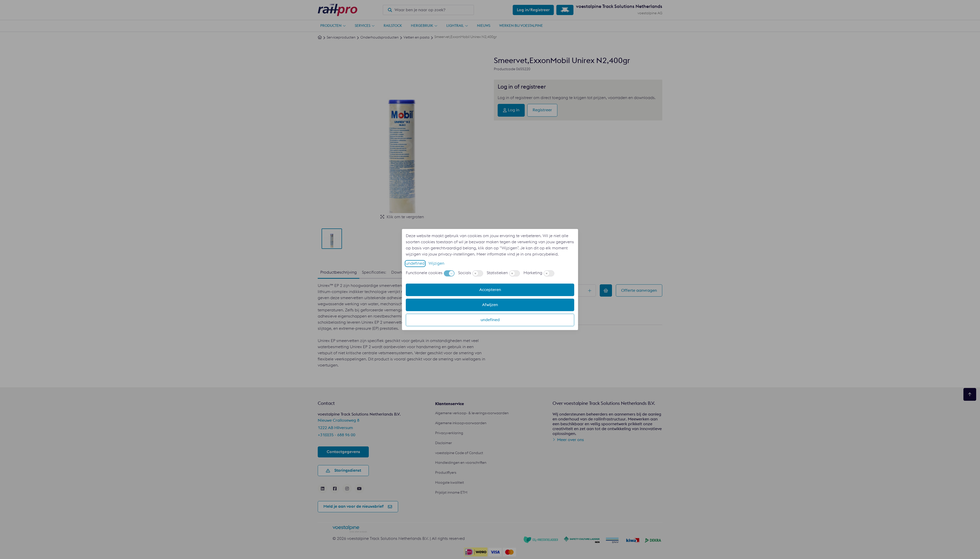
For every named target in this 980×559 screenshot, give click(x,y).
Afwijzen (490, 305)
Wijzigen (436, 263)
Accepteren (490, 290)
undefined (415, 263)
